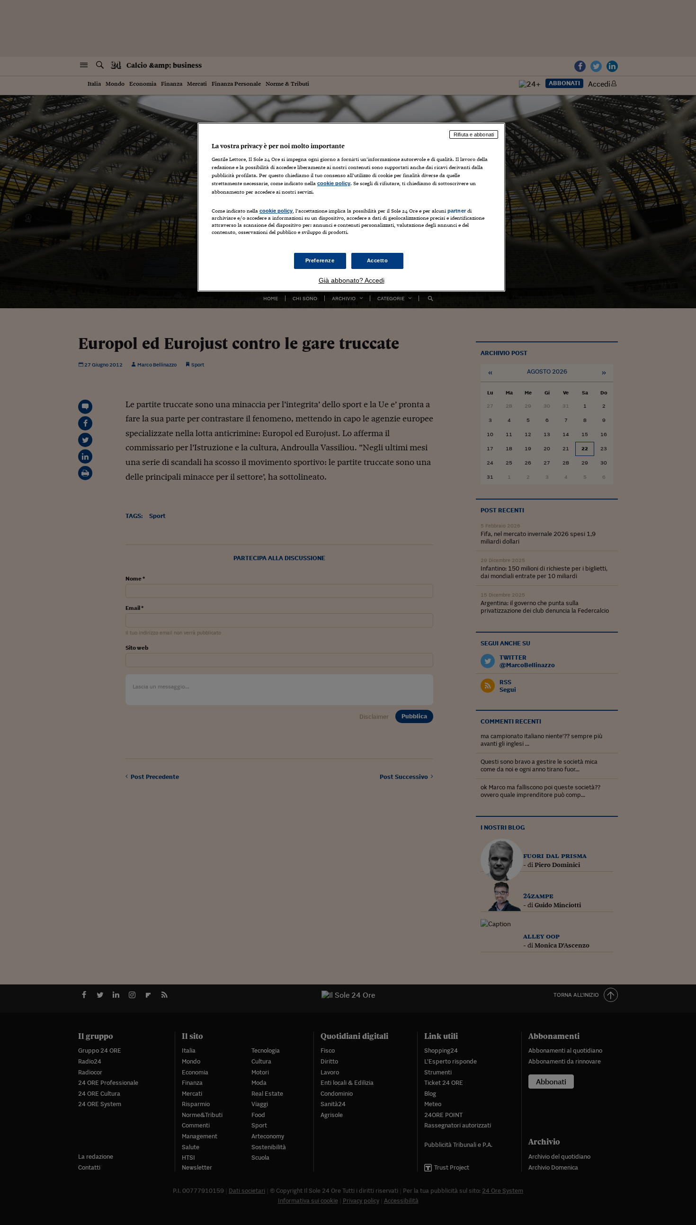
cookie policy (333, 183)
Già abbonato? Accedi (351, 280)
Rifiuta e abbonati (474, 134)
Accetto (377, 260)
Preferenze (320, 260)
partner (456, 211)
